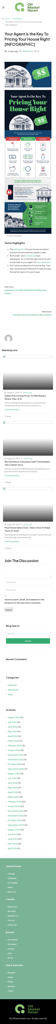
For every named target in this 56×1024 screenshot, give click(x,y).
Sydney (11, 986)
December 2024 (15, 811)
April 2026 (12, 736)
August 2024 (14, 829)
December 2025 (15, 755)
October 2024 (14, 820)
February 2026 (14, 745)
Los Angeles (13, 883)
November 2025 (15, 759)
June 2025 (12, 783)
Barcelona (12, 944)
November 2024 (15, 815)
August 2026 (14, 717)
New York (12, 892)
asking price (19, 249)
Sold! (10, 694)
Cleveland (12, 878)
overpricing (30, 255)
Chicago (11, 873)
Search (28, 641)
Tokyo (10, 991)
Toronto (11, 920)
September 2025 (16, 769)
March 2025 (13, 797)
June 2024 (12, 839)
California (12, 685)
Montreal (11, 911)
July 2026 (12, 722)
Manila (10, 982)
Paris (10, 953)
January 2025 (14, 806)
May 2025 (12, 787)
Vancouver (12, 925)
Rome (10, 958)
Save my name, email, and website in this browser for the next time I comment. (24, 601)
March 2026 (13, 740)
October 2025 (14, 764)
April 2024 (12, 848)
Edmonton (12, 906)
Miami (10, 887)
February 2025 (14, 801)
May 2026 (12, 731)
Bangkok (11, 972)
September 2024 (16, 825)
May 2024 (12, 843)
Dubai (10, 977)
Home (7, 19)
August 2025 (14, 773)
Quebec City (13, 916)
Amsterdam (13, 939)
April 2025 (12, 792)
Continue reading (12, 410)
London (11, 949)
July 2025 (12, 778)
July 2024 (12, 834)
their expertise (43, 262)
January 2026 (14, 750)
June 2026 (12, 726)
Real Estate (17, 19)
